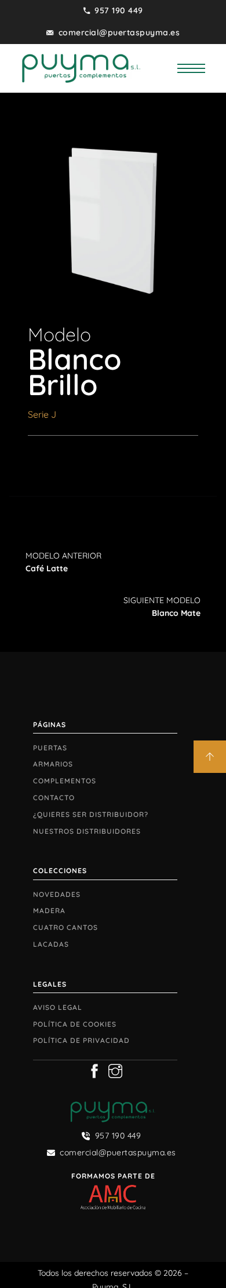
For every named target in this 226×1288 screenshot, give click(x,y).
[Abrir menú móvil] (191, 68)
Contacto (54, 797)
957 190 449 (118, 10)
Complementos (64, 780)
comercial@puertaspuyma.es (119, 32)
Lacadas (51, 944)
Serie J (42, 414)
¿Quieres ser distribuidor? (90, 814)
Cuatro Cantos (65, 927)
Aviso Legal (57, 1007)
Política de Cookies (74, 1024)
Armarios (53, 764)
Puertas (50, 747)
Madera (49, 910)
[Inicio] (81, 67)
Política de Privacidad (81, 1040)
